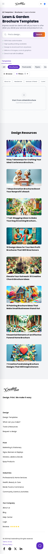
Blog (4, 512)
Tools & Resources (10, 427)
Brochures (19, 12)
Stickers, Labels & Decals (13, 457)
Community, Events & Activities (15, 492)
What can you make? (11, 422)
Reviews (6, 526)
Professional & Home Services (15, 477)
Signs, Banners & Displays (13, 452)
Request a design (10, 431)
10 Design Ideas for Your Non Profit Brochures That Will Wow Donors (23, 248)
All (4, 67)
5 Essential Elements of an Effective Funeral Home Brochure (24, 336)
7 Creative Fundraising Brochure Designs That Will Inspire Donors (23, 365)
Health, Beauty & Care (12, 482)
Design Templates (10, 417)
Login (5, 522)
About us (6, 508)
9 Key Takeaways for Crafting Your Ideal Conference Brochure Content (24, 162)
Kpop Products (9, 461)
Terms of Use (7, 542)
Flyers (37, 67)
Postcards (26, 67)
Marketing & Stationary (12, 447)
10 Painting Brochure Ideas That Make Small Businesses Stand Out (23, 307)
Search (39, 34)
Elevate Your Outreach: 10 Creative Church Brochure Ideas (24, 278)
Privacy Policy (7, 545)
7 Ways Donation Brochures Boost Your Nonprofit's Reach (23, 190)
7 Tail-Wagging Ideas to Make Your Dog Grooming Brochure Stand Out (22, 221)
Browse (9, 74)
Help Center (7, 517)
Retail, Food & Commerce (13, 487)
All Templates (7, 12)
